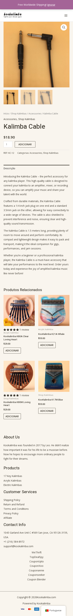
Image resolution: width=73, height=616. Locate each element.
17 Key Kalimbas (13, 476)
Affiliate (8, 517)
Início (6, 113)
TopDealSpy (36, 557)
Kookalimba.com (46, 597)
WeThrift (36, 552)
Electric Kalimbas (13, 485)
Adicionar (25, 144)
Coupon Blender (36, 579)
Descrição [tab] (9, 168)
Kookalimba (10, 445)
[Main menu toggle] (66, 15)
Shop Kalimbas (19, 113)
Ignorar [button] (51, 4)
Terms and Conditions (16, 508)
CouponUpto (36, 561)
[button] (64, 27)
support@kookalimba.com (18, 546)
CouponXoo (36, 565)
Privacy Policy (11, 513)
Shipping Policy (12, 500)
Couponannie (36, 570)
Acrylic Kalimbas (12, 480)
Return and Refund (14, 504)
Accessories (35, 113)
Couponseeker (36, 574)
